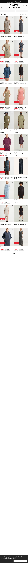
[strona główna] (14, 5)
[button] (13, 2)
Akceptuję (21, 561)
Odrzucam (7, 561)
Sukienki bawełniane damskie (8, 11)
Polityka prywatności (11, 558)
